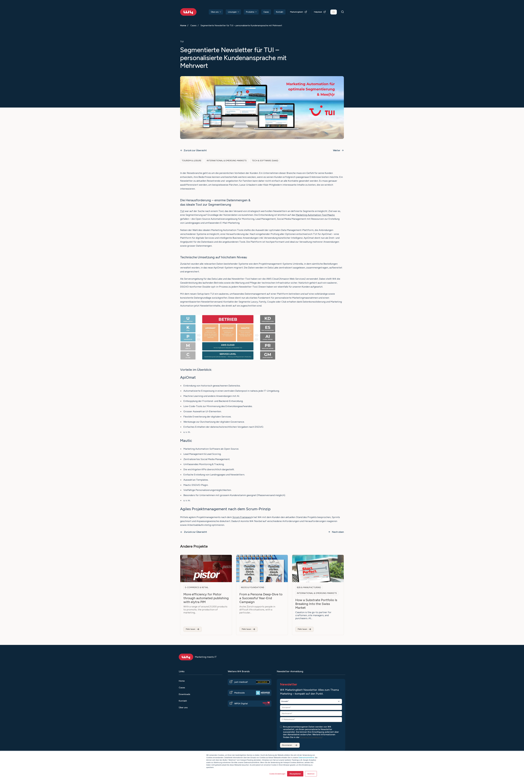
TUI (182, 211)
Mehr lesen (190, 629)
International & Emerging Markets (227, 160)
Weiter (336, 150)
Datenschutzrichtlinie (306, 757)
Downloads (184, 694)
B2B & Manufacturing (309, 587)
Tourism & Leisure (191, 160)
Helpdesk (318, 12)
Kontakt (279, 12)
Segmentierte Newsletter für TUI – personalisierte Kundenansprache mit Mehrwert (241, 25)
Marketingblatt (296, 12)
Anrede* (285, 701)
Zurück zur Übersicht (195, 150)
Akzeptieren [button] (295, 773)
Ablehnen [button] (311, 773)
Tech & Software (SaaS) (265, 160)
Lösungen (232, 12)
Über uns (215, 12)
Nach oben (338, 531)
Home (183, 25)
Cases (266, 12)
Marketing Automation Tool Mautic (315, 214)
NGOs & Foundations (252, 587)
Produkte (250, 12)
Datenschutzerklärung (311, 737)
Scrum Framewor (242, 517)
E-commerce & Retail (196, 587)
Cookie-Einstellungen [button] (277, 773)
